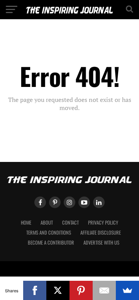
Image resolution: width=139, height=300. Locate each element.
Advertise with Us (101, 242)
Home (26, 222)
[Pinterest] (81, 290)
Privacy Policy (103, 222)
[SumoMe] (127, 290)
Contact (70, 222)
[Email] (104, 290)
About (47, 222)
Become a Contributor (51, 242)
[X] (58, 290)
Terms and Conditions (48, 232)
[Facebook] (34, 290)
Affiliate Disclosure (100, 232)
